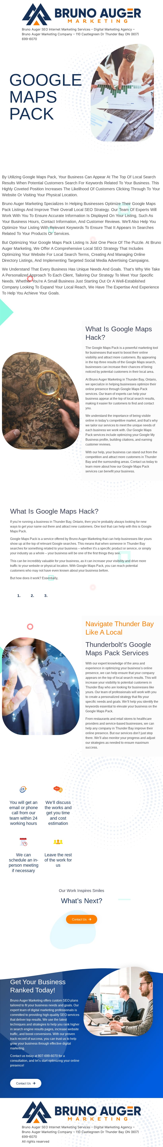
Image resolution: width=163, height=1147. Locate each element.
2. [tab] (32, 596)
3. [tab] (46, 596)
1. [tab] (18, 596)
